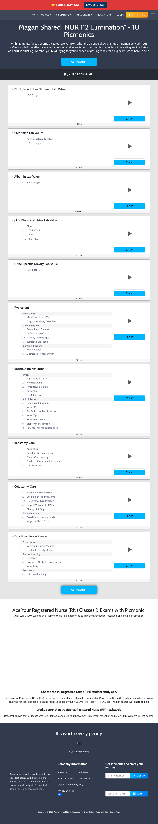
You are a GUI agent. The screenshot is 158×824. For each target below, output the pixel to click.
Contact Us (84, 778)
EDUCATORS (104, 14)
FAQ (81, 784)
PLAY (131, 118)
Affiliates (83, 772)
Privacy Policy (88, 812)
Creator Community (68, 784)
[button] (79, 653)
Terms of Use (102, 812)
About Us (62, 772)
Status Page (115, 812)
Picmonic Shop (65, 778)
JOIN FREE (137, 14)
